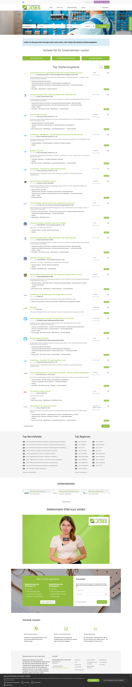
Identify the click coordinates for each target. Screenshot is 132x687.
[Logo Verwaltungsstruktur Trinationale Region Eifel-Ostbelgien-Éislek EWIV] (25, 74)
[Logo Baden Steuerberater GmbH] (25, 95)
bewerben (106, 89)
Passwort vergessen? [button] (81, 602)
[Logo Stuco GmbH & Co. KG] (25, 406)
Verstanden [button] (93, 680)
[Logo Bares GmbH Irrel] (25, 392)
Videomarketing (72, 7)
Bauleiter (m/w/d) (36, 151)
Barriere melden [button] (91, 659)
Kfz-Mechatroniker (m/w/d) (40, 391)
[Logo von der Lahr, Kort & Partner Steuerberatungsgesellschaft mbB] (25, 203)
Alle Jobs (32, 74)
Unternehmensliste (88, 2)
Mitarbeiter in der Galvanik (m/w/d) (43, 406)
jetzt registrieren (48, 602)
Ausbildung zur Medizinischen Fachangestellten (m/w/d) (51, 294)
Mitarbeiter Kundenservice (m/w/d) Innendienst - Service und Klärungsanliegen (59, 373)
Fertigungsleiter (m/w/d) (39, 338)
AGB (76, 662)
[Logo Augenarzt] (25, 295)
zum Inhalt (102, 664)
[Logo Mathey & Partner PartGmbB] (25, 182)
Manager (33, 307)
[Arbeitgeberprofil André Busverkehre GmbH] (26, 493)
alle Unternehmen (66, 501)
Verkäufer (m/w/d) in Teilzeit (40, 258)
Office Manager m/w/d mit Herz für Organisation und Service (52, 203)
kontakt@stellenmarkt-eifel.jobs (60, 667)
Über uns (60, 7)
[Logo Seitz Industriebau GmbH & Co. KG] (25, 115)
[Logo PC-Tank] (25, 308)
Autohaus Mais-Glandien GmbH (68, 491)
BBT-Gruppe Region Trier (96, 491)
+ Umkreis (87, 26)
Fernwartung (78, 667)
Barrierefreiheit (103, 659)
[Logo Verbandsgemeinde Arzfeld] (25, 275)
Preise (83, 7)
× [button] (130, 675)
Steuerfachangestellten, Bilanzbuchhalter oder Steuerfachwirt (53, 95)
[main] (66, 331)
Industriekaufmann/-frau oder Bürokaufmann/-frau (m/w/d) (52, 318)
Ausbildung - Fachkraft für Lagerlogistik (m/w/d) (48, 169)
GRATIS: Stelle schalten (102, 2)
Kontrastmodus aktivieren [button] (90, 666)
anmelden (101, 602)
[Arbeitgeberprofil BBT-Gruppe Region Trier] (85, 493)
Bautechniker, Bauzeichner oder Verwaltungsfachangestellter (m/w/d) (56, 274)
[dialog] (66, 680)
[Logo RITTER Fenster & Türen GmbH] (25, 373)
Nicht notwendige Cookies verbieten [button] (114, 680)
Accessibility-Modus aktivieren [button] (92, 663)
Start (51, 7)
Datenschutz (78, 664)
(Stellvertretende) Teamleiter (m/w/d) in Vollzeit (48, 223)
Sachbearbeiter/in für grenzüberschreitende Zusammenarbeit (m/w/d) (56, 73)
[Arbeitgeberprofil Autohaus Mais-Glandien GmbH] (56, 493)
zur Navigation (103, 662)
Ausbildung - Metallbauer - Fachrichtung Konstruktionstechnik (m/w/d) (56, 134)
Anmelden (105, 7)
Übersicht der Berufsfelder (29, 472)
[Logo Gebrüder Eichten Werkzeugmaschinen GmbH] (25, 319)
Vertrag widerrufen (79, 669)
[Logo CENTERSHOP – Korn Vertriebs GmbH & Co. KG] (25, 223)
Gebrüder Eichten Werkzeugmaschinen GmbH (50, 320)
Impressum (77, 659)
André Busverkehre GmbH (37, 491)
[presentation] (109, 493)
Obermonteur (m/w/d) (38, 114)
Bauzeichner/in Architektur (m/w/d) (43, 181)
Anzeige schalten (28, 426)
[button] (93, 26)
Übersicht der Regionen (81, 472)
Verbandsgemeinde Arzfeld (45, 276)
